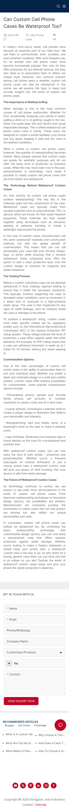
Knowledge (40, 725)
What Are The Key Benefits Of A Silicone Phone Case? (20, 743)
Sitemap (40, 804)
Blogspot (9, 725)
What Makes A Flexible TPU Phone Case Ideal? (20, 751)
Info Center (24, 725)
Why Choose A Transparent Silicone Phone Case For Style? (52, 735)
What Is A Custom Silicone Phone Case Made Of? (20, 734)
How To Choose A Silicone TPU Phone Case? (52, 751)
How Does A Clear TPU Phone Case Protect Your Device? (52, 743)
